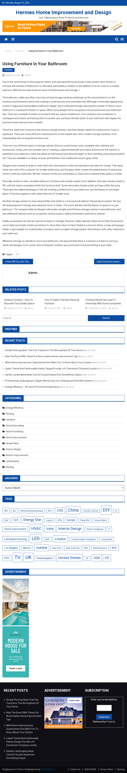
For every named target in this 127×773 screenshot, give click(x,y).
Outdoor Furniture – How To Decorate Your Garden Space (19, 302)
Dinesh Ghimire (48, 769)
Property (110, 721)
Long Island (106, 539)
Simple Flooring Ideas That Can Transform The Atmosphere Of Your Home (44, 350)
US (87, 558)
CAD (60, 510)
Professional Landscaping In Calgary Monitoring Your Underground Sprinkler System (48, 380)
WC (17, 254)
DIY (106, 510)
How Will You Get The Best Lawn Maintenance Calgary (20, 261)
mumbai (41, 548)
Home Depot (101, 520)
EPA (60, 520)
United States (69, 558)
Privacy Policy (106, 769)
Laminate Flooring (15, 539)
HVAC (36, 528)
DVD (15, 520)
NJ (86, 547)
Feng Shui (85, 520)
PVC (7, 558)
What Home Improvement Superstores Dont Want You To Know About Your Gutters (48, 362)
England (49, 520)
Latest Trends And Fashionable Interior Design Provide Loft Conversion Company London (51, 368)
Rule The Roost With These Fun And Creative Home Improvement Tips (41, 356)
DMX (6, 520)
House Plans (12, 443)
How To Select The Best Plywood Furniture (62, 302)
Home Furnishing (14, 431)
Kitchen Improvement (17, 455)
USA (96, 558)
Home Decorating (15, 425)
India (49, 529)
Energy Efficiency (14, 407)
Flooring (10, 413)
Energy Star (32, 520)
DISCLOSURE (90, 769)
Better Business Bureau (32, 511)
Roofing (10, 467)
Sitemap (121, 769)
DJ (116, 511)
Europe (71, 520)
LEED (47, 539)
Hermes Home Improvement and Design (63, 12)
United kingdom (45, 558)
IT (109, 529)
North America (100, 548)
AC (6, 510)
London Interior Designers (83, 539)
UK (28, 557)
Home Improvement (16, 437)
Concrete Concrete (91, 511)
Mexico (27, 547)
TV (18, 557)
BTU (50, 511)
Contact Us (75, 769)
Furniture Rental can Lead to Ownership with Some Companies (103, 302)
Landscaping (12, 461)
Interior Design (13, 449)
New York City (73, 548)
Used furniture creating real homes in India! (111, 261)
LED (36, 538)
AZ (14, 511)
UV (107, 558)
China (73, 510)
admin (28, 75)
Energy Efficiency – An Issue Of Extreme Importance (32, 387)
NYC (114, 547)
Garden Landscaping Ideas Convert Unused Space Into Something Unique (43, 374)
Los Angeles (11, 547)
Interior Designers (95, 529)
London (60, 539)
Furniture (8, 70)
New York (56, 548)
